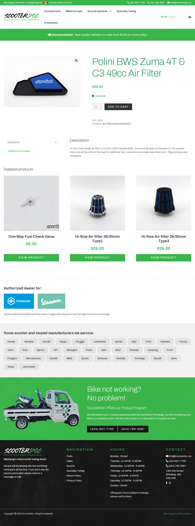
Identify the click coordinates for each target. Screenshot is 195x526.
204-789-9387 (157, 3)
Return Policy (74, 475)
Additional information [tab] (19, 151)
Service (71, 466)
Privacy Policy (74, 480)
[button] (76, 60)
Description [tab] (13, 142)
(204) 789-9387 (133, 429)
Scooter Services (97, 11)
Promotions (51, 22)
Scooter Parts (52, 11)
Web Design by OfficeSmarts (177, 514)
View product (31, 257)
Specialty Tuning (126, 11)
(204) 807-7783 (102, 429)
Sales (70, 461)
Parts (70, 456)
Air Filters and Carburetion (117, 123)
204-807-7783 (137, 3)
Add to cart (118, 106)
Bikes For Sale (74, 11)
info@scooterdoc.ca (180, 3)
